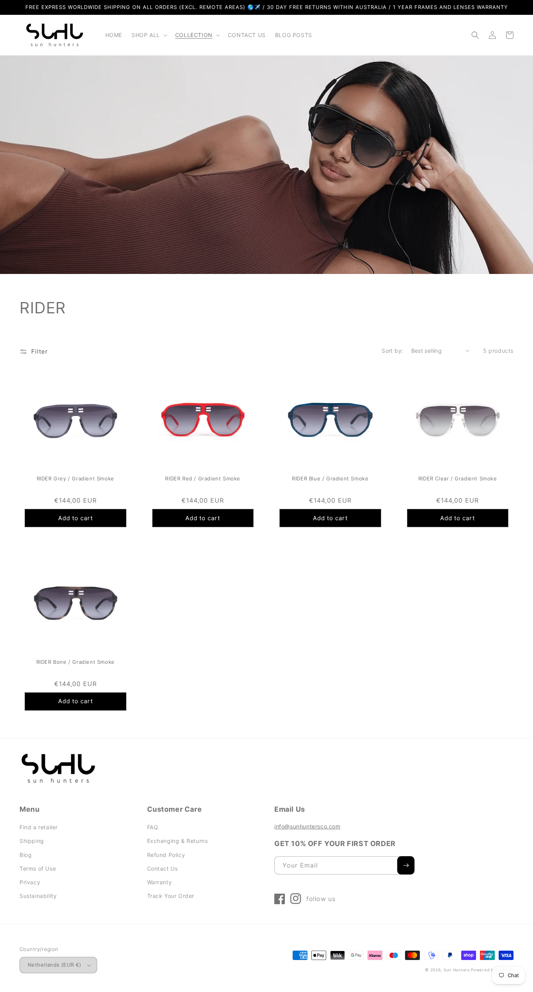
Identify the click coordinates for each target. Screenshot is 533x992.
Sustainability (38, 895)
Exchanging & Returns (177, 840)
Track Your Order (171, 895)
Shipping (32, 840)
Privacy (30, 882)
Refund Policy (166, 855)
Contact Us (162, 868)
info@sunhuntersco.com (307, 826)
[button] (149, 35)
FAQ (152, 827)
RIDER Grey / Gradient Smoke (75, 478)
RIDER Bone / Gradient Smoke (75, 662)
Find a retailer (39, 827)
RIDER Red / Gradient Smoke (202, 478)
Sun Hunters (457, 969)
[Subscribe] (405, 865)
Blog (26, 855)
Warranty (159, 882)
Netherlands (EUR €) (55, 965)
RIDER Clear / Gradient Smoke (457, 478)
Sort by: (392, 350)
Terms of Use (38, 868)
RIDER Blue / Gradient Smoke (330, 478)
